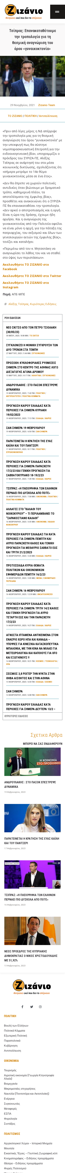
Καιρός (48, 418)
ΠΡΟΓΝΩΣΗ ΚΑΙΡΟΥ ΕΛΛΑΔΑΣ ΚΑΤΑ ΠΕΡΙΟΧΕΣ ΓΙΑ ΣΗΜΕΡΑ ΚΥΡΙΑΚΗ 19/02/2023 (28, 410)
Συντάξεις (9, 1123)
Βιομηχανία (10, 1083)
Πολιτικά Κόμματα (31, 396)
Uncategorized (44, 594)
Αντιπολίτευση (48, 116)
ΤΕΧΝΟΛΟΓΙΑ (51, 661)
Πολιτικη (10, 1016)
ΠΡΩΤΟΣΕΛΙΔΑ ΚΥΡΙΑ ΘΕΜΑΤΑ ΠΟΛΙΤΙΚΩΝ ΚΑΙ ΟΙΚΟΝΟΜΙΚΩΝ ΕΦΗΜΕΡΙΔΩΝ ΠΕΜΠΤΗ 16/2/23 (25, 570)
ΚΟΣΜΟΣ (40, 661)
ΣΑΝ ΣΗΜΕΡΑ (14, 691)
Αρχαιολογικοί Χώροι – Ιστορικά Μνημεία (28, 1143)
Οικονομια (11, 1060)
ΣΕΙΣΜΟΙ (48, 682)
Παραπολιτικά (12, 1040)
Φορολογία (10, 1118)
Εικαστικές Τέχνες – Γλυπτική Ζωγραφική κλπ (31, 1153)
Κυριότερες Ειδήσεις (43, 304)
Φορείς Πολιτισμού (15, 1168)
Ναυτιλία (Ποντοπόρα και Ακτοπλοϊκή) (26, 1093)
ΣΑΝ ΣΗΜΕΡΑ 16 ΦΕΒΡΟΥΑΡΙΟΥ (25, 590)
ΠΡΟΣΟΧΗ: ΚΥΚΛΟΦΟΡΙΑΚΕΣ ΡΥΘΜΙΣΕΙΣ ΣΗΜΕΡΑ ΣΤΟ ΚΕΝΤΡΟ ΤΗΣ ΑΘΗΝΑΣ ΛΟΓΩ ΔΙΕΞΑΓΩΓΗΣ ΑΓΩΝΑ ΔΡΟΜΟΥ (32, 367)
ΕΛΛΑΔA (39, 418)
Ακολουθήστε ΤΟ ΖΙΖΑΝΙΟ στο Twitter (32, 276)
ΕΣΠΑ (7, 1113)
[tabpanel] (32, 517)
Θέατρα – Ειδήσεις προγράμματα (23, 1163)
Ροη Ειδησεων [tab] (12, 318)
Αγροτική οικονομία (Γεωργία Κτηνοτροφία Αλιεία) (29, 1077)
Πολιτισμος (12, 1133)
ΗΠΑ (8, 664)
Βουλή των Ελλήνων (16, 1025)
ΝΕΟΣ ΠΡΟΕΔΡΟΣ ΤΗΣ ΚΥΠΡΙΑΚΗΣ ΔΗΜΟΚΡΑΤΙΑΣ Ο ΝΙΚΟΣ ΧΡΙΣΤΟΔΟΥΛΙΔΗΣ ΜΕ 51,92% (31, 956)
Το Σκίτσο (34, 336)
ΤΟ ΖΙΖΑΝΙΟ (15, 116)
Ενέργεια (9, 1098)
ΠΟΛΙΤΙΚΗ (31, 116)
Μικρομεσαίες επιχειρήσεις (20, 1088)
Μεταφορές (10, 1108)
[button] (57, 12)
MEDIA (39, 578)
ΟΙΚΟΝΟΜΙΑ (41, 496)
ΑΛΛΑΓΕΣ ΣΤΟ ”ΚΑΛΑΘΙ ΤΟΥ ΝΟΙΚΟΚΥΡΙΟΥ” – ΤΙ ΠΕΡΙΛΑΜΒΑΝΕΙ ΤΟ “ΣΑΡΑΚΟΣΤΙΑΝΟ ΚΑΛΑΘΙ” (30, 513)
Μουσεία (9, 1148)
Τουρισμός (10, 1070)
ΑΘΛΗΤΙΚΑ (36, 375)
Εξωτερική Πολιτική (15, 1035)
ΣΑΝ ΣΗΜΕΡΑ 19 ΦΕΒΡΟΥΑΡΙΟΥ (25, 428)
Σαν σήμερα (41, 431)
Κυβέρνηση (11, 1045)
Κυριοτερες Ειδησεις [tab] (16, 716)
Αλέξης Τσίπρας (18, 304)
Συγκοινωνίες (38, 353)
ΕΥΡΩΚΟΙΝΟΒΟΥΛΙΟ (14, 452)
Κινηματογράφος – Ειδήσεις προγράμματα (29, 1158)
